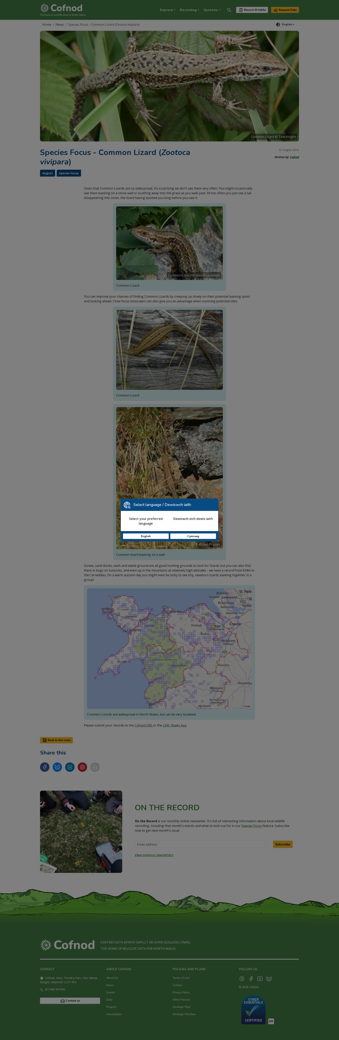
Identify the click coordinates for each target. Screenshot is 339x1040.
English (146, 536)
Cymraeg (193, 536)
